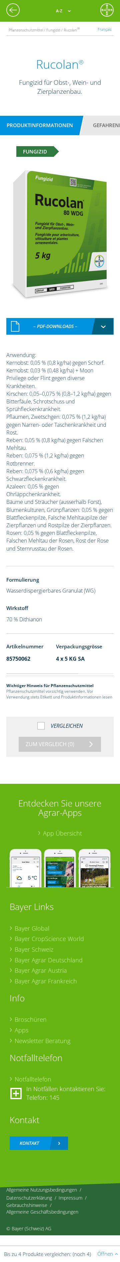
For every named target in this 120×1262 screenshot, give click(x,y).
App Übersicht (62, 833)
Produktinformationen (40, 125)
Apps (21, 1030)
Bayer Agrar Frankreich (46, 981)
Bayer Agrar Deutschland (49, 960)
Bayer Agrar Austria (41, 970)
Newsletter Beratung (42, 1041)
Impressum (70, 1198)
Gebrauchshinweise (26, 1205)
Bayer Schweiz (34, 949)
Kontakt (29, 1143)
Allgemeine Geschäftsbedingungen (42, 1212)
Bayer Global (32, 928)
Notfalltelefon (33, 1079)
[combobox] (60, 326)
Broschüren (31, 1019)
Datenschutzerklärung (29, 1198)
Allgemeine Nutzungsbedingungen (41, 1190)
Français (104, 29)
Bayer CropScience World (49, 939)
